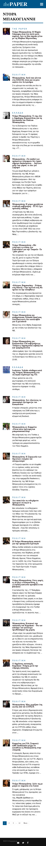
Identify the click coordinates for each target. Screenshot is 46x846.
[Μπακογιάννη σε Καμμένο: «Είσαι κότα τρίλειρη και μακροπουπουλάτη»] (6, 426)
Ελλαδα (17, 113)
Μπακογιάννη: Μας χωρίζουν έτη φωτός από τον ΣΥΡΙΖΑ (27, 705)
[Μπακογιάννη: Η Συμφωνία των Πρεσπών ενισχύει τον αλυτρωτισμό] (6, 456)
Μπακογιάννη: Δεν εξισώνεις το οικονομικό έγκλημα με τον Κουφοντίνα (26, 402)
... (24, 67)
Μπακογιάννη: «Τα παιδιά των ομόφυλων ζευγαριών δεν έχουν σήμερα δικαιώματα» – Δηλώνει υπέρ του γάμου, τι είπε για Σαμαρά (27, 163)
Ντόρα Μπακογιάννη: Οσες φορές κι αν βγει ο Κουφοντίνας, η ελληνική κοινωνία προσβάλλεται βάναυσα (27, 583)
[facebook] (27, 843)
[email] (18, 843)
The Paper (19, 29)
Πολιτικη (19, 74)
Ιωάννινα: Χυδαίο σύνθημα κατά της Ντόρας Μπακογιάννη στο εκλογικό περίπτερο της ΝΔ (27, 372)
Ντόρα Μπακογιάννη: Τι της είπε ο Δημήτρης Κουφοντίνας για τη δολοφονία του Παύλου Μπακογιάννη (27, 119)
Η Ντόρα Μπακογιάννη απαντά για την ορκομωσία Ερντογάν (26, 542)
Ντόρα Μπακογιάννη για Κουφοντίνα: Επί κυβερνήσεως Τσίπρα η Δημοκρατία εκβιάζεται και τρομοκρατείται (27, 344)
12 (19, 823)
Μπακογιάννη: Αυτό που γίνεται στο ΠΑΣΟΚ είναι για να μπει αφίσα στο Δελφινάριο (26, 80)
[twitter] (23, 843)
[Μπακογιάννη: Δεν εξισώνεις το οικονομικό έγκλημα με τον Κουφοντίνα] (6, 399)
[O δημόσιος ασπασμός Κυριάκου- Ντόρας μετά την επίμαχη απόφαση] (6, 663)
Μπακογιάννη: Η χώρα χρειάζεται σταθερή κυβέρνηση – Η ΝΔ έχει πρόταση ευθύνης (27, 206)
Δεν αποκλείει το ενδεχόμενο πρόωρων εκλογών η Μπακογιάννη (25, 502)
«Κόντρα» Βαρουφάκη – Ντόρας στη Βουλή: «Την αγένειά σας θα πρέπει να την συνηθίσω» (27, 287)
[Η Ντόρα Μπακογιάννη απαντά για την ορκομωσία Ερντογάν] (6, 540)
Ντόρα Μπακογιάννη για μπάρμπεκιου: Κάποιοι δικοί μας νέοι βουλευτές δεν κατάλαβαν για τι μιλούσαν (27, 318)
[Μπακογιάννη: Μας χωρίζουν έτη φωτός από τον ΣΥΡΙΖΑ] (6, 704)
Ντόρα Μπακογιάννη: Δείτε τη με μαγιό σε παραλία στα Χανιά (27, 785)
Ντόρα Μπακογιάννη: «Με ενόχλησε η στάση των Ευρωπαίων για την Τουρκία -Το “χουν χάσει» (27, 248)
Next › (26, 823)
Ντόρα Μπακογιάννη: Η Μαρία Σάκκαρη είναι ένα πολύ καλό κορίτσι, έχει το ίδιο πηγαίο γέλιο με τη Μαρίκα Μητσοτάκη (27, 35)
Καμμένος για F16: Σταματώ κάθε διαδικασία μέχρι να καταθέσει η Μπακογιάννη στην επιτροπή (26, 746)
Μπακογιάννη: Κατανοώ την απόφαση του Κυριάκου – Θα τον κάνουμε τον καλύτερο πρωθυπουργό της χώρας (27, 626)
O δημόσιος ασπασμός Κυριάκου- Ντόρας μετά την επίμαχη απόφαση (25, 665)
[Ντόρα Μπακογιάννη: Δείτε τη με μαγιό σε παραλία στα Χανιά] (6, 783)
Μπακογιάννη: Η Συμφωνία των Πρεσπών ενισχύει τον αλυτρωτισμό (26, 459)
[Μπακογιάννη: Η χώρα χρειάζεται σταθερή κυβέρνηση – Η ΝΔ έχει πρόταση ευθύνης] (6, 203)
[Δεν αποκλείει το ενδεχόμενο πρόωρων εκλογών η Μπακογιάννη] (6, 499)
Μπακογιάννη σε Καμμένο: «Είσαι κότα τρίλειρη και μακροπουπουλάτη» (24, 429)
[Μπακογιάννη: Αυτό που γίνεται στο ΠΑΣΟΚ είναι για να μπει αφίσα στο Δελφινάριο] (6, 77)
